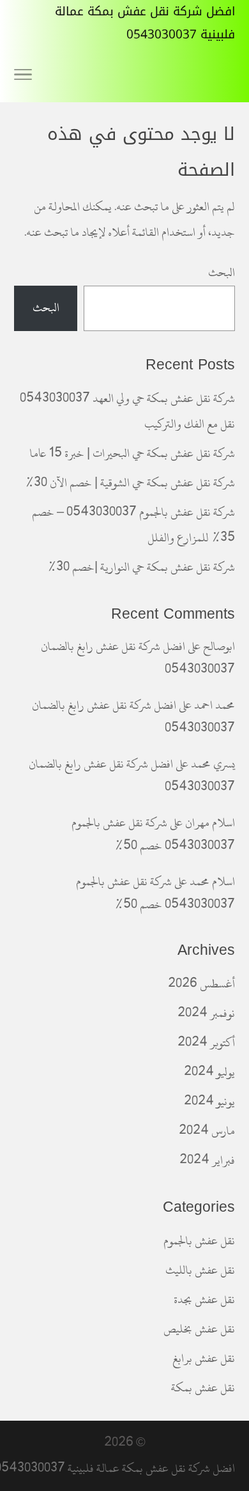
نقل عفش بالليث (200, 1270)
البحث (221, 272)
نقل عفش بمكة (203, 1387)
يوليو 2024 (209, 1072)
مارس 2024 (207, 1130)
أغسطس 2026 (201, 983)
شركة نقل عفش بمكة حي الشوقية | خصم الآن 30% (130, 482)
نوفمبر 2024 (206, 1013)
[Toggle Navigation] (23, 76)
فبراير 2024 (207, 1160)
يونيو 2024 (209, 1101)
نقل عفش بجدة (204, 1299)
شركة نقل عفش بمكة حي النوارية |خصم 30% (141, 567)
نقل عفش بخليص (199, 1329)
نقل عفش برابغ (203, 1358)
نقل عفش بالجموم (199, 1240)
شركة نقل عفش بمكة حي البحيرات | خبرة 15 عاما (132, 453)
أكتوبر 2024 (206, 1042)
